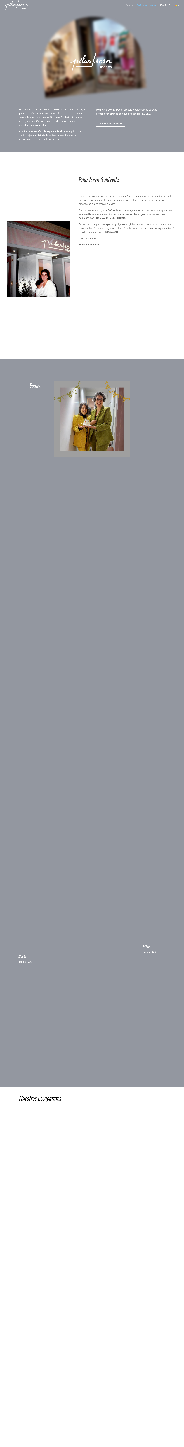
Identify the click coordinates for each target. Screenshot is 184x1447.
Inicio (129, 5)
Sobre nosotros (147, 5)
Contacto (165, 5)
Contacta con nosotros (110, 123)
